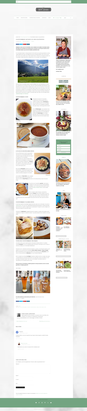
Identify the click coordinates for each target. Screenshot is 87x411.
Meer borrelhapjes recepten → (63, 256)
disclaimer (19, 298)
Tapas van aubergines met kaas (59, 249)
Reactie (17, 363)
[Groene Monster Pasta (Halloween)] (67, 265)
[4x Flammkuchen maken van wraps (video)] (67, 247)
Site (16, 383)
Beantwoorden (19, 338)
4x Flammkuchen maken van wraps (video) (67, 249)
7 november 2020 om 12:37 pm (25, 344)
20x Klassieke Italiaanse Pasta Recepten (59, 271)
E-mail (17, 379)
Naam (17, 375)
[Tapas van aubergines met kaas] (59, 247)
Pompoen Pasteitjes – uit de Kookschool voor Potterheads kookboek (59, 228)
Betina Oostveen (24, 343)
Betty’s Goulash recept (37, 187)
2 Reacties (32, 41)
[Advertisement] (43, 27)
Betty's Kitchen (43, 9)
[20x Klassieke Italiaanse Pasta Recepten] (59, 265)
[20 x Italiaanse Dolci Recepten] (67, 221)
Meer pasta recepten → (61, 277)
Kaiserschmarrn (19, 205)
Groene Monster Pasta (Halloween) (67, 271)
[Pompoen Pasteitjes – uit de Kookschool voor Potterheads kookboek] (59, 221)
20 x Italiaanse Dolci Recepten (66, 227)
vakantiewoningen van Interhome (22, 93)
